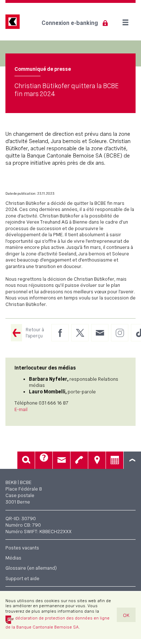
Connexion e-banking (70, 23)
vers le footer (132, 460)
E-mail (20, 409)
